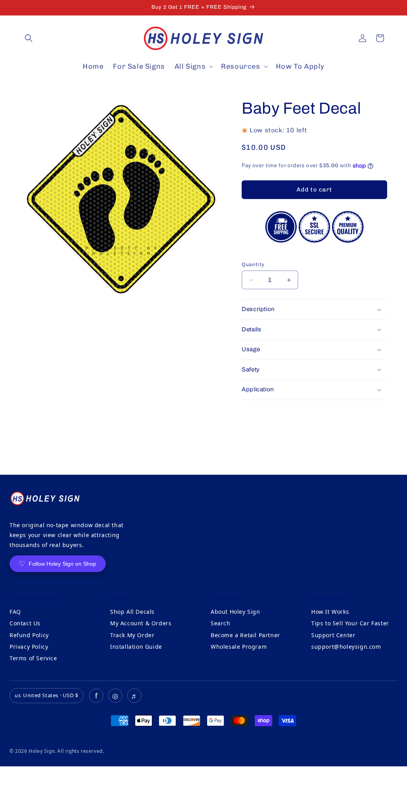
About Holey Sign (235, 611)
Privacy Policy (29, 646)
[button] (28, 38)
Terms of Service (33, 658)
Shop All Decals (132, 611)
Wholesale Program (239, 646)
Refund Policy (29, 635)
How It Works (330, 611)
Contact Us (25, 623)
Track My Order (132, 635)
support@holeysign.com (346, 646)
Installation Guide (136, 646)
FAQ (15, 611)
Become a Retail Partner (245, 635)
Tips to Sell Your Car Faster (350, 623)
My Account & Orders (140, 623)
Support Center (333, 635)
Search (221, 623)
